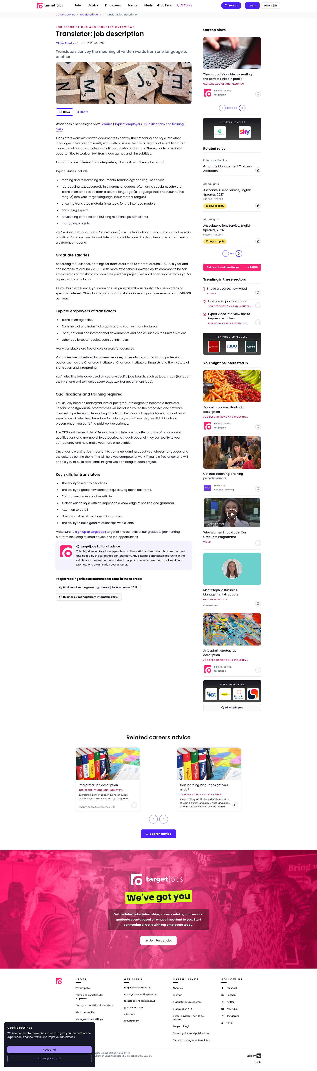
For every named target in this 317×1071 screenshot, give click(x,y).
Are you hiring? (181, 1026)
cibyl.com (129, 1014)
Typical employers (128, 124)
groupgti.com (131, 1020)
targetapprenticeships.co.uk (140, 1001)
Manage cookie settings (89, 1019)
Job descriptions (90, 14)
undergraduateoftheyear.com (140, 994)
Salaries (106, 124)
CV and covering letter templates (191, 1040)
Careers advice (65, 14)
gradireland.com (133, 1007)
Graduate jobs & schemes (187, 1002)
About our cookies (86, 1012)
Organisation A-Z (182, 1009)
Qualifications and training (164, 124)
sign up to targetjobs (90, 532)
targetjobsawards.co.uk (137, 987)
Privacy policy (83, 988)
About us (178, 988)
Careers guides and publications (191, 1033)
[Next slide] (242, 108)
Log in (252, 5)
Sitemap (177, 995)
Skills (59, 129)
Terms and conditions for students (95, 1005)
